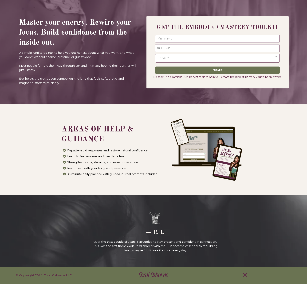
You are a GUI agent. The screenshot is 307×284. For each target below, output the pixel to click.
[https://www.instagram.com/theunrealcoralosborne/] (246, 275)
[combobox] (217, 58)
